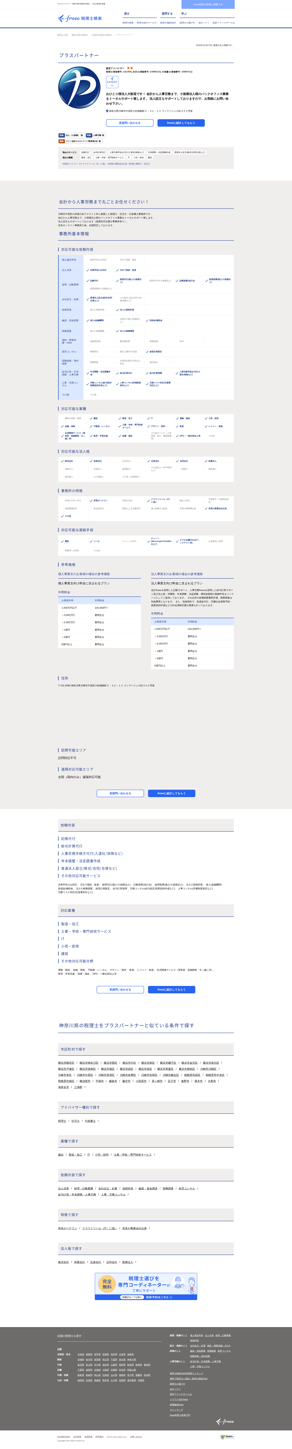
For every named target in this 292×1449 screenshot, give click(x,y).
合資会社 (95, 1262)
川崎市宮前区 (149, 1075)
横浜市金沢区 (189, 1062)
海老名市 (63, 1087)
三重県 (81, 1370)
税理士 (62, 1121)
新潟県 (81, 1365)
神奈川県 (131, 1359)
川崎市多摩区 (128, 1075)
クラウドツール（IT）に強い (99, 1228)
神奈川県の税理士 (80, 35)
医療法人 (127, 1262)
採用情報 (88, 1436)
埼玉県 (105, 1359)
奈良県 (122, 1370)
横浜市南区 (148, 1062)
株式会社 (63, 1262)
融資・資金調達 (148, 1188)
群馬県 (97, 1359)
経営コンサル (187, 1188)
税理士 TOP (62, 35)
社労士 (75, 1121)
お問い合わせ (136, 1436)
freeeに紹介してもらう (181, 122)
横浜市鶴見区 (66, 1062)
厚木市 (198, 1081)
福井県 (105, 1365)
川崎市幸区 (65, 1075)
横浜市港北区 (211, 1062)
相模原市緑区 (192, 1075)
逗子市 (172, 1081)
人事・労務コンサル (113, 1194)
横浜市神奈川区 (89, 1062)
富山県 (89, 1365)
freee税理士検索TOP (180, 1415)
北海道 (81, 1354)
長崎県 (97, 1380)
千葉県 (114, 1359)
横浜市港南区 (88, 1068)
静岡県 (139, 1365)
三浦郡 (78, 1087)
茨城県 (81, 1359)
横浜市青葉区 (165, 1068)
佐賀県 (89, 1380)
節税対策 (128, 1188)
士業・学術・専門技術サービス (133, 1154)
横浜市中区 (129, 1062)
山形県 (122, 1354)
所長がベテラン (67, 1228)
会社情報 (77, 1436)
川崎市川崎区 (208, 1068)
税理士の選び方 (187, 22)
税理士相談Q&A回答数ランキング (186, 1373)
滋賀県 (89, 1370)
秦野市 (185, 1081)
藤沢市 (126, 1081)
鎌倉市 (113, 1081)
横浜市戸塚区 (66, 1068)
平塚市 (100, 1081)
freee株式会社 (63, 1436)
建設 (61, 1154)
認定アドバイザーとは (224, 22)
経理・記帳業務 (83, 1188)
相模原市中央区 (215, 1075)
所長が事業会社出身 (134, 1228)
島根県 (89, 1375)
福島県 (130, 1354)
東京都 (122, 1359)
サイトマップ (176, 1410)
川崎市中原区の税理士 (102, 35)
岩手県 (97, 1354)
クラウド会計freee (179, 1399)
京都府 (97, 1370)
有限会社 (79, 1262)
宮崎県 (122, 1380)
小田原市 (141, 1081)
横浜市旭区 (108, 1068)
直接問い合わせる (130, 122)
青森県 (89, 1354)
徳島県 (122, 1375)
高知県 (147, 1375)
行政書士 (90, 1121)
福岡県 (81, 1380)
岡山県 (97, 1375)
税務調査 (168, 1188)
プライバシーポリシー (117, 1436)
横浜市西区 (110, 1062)
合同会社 (111, 1262)
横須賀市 (85, 1081)
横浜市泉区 (145, 1068)
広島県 (105, 1375)
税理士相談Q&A (168, 22)
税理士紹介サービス (147, 22)
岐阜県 (130, 1365)
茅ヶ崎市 (157, 1081)
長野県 (122, 1365)
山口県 (114, 1375)
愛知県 (147, 1365)
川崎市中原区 (85, 1075)
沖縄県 (141, 1380)
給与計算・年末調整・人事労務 (77, 1194)
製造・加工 (75, 1154)
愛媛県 (139, 1375)
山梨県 (114, 1365)
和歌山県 (131, 1370)
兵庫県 (114, 1370)
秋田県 (114, 1354)
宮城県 (105, 1354)
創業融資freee (177, 1404)
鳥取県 (81, 1375)
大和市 (212, 1081)
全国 (59, 1349)
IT (89, 1154)
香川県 (130, 1375)
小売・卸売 (102, 1154)
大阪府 (105, 1370)
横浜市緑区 (126, 1068)
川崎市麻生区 (171, 1075)
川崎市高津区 (106, 1075)
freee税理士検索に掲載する (208, 4)
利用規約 (99, 1436)
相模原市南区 (66, 1081)
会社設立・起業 (107, 1188)
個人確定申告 (196, 1335)
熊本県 (105, 1380)
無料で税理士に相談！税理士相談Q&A (189, 1378)
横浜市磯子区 (168, 1062)
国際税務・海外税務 (200, 1356)
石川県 (97, 1365)
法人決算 (63, 1188)
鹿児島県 (131, 1380)
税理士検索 (128, 22)
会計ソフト (203, 22)
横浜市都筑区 (187, 1068)
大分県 (114, 1380)
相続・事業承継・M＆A (218, 1345)
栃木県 (89, 1359)
